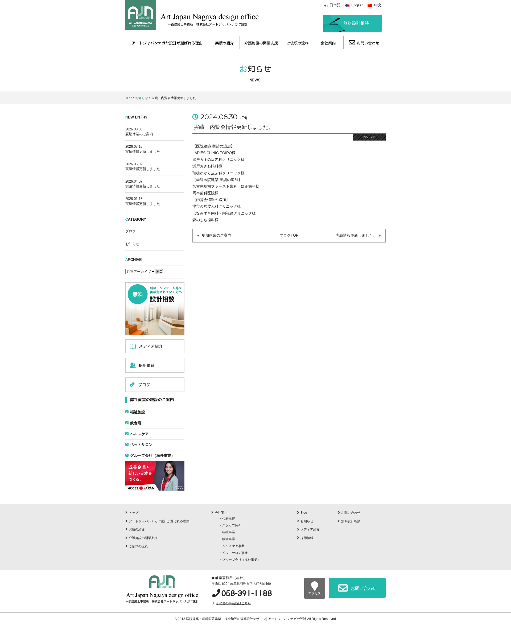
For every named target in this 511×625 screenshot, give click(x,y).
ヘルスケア (139, 434)
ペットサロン (141, 444)
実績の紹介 (137, 529)
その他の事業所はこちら (233, 603)
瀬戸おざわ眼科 (205, 166)
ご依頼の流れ (138, 546)
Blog (303, 513)
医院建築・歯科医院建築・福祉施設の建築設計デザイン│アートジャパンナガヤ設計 (246, 619)
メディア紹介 (310, 529)
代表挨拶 (228, 518)
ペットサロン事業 (235, 553)
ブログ (130, 231)
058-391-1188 (246, 593)
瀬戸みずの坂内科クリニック (216, 159)
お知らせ (141, 98)
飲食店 (135, 423)
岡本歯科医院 (203, 193)
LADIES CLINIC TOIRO (212, 153)
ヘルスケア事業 (233, 546)
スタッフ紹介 (231, 525)
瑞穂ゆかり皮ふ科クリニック (216, 173)
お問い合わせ (350, 513)
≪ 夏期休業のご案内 (214, 235)
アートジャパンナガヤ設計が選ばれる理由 (159, 521)
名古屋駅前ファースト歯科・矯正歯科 (224, 186)
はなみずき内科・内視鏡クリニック (222, 213)
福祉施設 (137, 412)
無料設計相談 (350, 521)
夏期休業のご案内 (139, 134)
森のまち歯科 (203, 220)
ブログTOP (288, 235)
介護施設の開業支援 (143, 538)
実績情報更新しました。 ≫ (358, 235)
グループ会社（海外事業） (152, 455)
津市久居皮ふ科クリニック (214, 206)
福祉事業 (228, 532)
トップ (133, 513)
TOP (128, 98)
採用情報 (306, 538)
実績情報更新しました (142, 152)
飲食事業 (228, 539)
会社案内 (221, 513)
